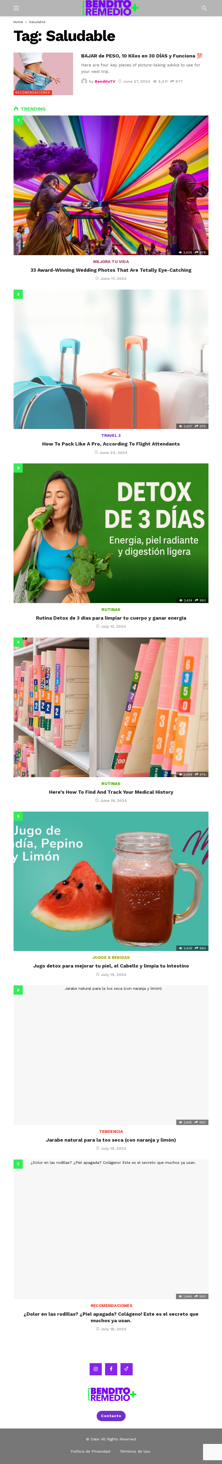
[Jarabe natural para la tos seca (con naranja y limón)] (111, 1055)
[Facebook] (111, 1369)
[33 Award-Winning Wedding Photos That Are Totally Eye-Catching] (111, 185)
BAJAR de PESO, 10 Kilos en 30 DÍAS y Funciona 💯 (142, 56)
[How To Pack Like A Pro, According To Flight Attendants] (111, 359)
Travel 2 (111, 435)
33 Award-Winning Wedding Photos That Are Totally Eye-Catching (111, 270)
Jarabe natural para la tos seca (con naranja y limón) (111, 1140)
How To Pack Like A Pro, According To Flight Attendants (111, 444)
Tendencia (111, 1131)
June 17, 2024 (113, 278)
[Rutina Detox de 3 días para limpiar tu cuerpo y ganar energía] (111, 533)
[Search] (204, 8)
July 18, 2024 (113, 1329)
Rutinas (111, 609)
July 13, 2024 (113, 626)
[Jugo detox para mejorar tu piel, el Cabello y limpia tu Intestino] (111, 881)
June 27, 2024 (136, 81)
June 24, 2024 (114, 452)
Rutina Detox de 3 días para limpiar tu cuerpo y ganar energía (111, 618)
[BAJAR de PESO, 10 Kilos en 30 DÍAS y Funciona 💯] (43, 74)
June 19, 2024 (113, 800)
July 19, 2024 (113, 974)
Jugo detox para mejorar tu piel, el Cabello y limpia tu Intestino (111, 966)
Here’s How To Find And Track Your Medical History (111, 792)
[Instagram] (95, 1369)
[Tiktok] (126, 1369)
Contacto (111, 1416)
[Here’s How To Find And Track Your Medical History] (111, 707)
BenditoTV (105, 81)
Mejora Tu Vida (111, 261)
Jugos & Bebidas (111, 957)
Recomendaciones (32, 92)
